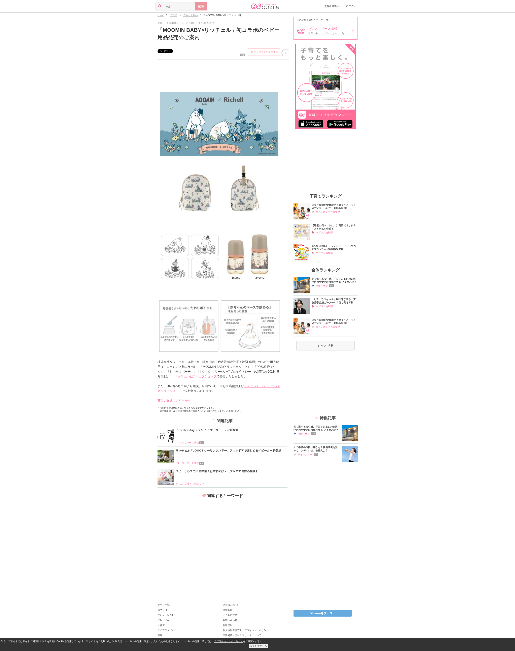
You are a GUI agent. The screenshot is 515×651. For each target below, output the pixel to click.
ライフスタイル (166, 630)
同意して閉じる (258, 646)
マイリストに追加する (266, 52)
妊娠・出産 (164, 620)
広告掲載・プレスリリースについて (242, 635)
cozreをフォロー (324, 613)
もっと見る (325, 345)
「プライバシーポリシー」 (228, 641)
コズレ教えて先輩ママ (192, 483)
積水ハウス (322, 286)
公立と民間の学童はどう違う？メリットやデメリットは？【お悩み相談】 (334, 207)
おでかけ (162, 610)
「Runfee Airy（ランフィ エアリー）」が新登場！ (208, 430)
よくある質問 (230, 615)
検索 (201, 6)
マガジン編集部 (324, 232)
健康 (160, 635)
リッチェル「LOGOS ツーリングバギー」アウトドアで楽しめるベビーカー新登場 (228, 450)
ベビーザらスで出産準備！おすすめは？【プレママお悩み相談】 (217, 471)
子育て (161, 625)
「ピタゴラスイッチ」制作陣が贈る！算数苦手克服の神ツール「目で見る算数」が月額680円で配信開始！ (334, 301)
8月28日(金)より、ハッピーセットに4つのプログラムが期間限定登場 (334, 248)
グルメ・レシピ (166, 615)
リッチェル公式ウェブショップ (195, 376)
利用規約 (227, 625)
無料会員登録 (331, 6)
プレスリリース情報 (190, 442)
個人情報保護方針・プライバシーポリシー (246, 630)
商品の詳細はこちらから (174, 400)
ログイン (351, 6)
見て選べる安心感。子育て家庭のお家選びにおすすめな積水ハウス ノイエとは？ (334, 280)
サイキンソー (305, 454)
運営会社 (227, 610)
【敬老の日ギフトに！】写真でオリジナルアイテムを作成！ (334, 227)
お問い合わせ (230, 620)
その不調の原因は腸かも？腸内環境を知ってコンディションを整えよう (316, 449)
